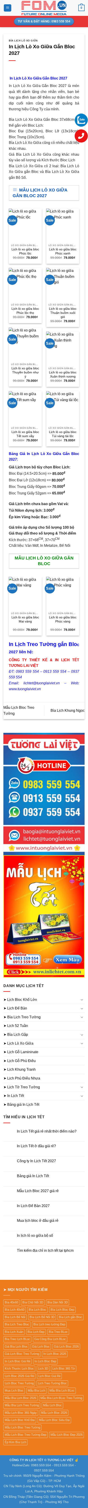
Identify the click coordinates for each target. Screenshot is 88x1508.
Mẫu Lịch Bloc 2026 (54, 1412)
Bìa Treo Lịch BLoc (17, 1339)
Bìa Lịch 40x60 (14, 1309)
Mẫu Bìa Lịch (36, 1390)
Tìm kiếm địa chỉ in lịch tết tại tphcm (45, 1250)
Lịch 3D (43, 1368)
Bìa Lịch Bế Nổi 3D (42, 1317)
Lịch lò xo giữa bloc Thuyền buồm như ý (25, 372)
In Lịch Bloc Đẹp (45, 1361)
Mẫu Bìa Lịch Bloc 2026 (20, 1398)
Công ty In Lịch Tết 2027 (36, 1161)
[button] (7, 8)
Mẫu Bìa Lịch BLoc (61, 1390)
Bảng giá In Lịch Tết (33, 1176)
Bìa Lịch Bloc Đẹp (62, 1309)
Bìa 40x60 (11, 1302)
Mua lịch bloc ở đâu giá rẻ (37, 1220)
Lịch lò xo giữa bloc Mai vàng (25, 619)
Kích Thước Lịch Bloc (19, 1368)
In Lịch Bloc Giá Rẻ (17, 1361)
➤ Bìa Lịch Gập (15, 1034)
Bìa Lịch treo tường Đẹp (49, 1324)
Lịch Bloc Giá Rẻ (49, 1376)
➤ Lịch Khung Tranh (19, 1069)
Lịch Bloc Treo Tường (19, 1383)
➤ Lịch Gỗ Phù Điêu (19, 1061)
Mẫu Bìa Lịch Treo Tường (22, 1405)
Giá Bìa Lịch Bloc (16, 1346)
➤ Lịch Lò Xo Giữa (18, 1043)
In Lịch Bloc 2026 (54, 1354)
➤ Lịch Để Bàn (15, 1008)
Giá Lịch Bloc (41, 1346)
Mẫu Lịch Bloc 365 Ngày (21, 1412)
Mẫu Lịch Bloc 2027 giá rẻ (38, 1191)
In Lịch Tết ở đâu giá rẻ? (36, 1146)
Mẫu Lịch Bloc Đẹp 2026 (67, 1434)
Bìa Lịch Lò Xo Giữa (23, 40)
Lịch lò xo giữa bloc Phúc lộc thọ (25, 311)
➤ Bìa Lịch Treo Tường (22, 1017)
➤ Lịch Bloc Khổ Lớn (20, 1000)
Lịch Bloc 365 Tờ (63, 1368)
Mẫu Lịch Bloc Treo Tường (22, 1427)
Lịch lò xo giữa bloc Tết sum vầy (25, 434)
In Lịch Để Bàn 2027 (33, 1206)
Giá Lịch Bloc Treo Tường (22, 1354)
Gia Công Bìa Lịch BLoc (50, 1339)
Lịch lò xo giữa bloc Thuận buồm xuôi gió (62, 312)
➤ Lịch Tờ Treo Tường (21, 1087)
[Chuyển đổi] (82, 999)
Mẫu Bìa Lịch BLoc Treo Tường (61, 1398)
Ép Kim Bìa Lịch (15, 1442)
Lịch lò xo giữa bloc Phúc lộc (25, 251)
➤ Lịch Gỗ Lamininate (20, 1052)
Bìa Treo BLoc (58, 1332)
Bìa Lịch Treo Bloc (17, 1324)
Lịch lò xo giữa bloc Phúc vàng (62, 619)
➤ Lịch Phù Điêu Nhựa (21, 1078)
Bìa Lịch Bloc (37, 1309)
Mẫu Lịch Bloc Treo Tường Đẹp (25, 1434)
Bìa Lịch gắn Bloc (70, 1317)
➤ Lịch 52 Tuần (15, 1026)
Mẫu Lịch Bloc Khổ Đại (20, 1420)
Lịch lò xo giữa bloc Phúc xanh (62, 251)
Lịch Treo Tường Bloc (52, 1383)
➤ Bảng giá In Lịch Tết (21, 1104)
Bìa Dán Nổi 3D (57, 1302)
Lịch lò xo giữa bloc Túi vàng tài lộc (62, 434)
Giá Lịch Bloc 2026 (66, 1346)
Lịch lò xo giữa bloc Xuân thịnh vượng (62, 374)
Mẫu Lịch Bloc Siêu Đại (54, 1420)
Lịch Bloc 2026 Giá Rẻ (19, 1376)
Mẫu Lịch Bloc (52, 1405)
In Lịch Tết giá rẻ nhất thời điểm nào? (46, 1131)
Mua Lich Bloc (14, 1390)
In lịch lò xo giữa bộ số (35, 1235)
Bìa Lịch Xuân (14, 1332)
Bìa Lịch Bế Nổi (15, 1317)
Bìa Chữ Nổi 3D (32, 1302)
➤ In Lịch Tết (13, 1096)
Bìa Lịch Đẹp (36, 1332)
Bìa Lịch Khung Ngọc (68, 710)
